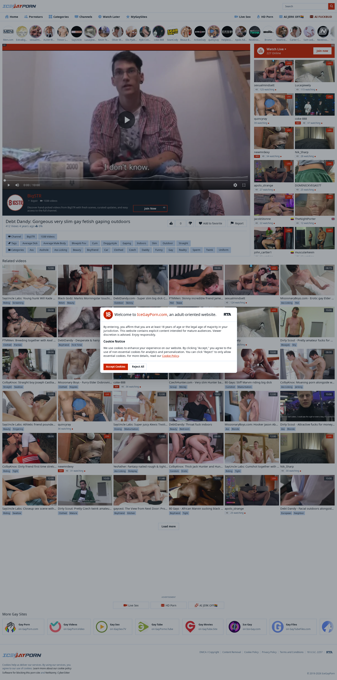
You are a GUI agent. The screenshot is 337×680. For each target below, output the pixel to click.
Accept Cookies (115, 366)
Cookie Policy (170, 356)
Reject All (138, 366)
